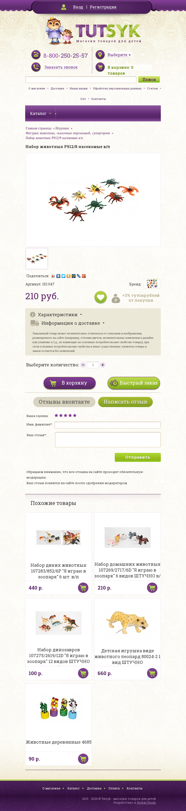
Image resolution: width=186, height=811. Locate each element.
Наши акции (78, 88)
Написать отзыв (125, 401)
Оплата (114, 788)
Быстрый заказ (138, 382)
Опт (83, 99)
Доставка (57, 88)
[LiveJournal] (78, 276)
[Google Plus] (83, 276)
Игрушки (62, 128)
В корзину (74, 382)
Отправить (137, 457)
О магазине (37, 88)
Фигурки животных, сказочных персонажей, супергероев (68, 133)
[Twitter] (63, 276)
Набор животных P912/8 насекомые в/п (54, 138)
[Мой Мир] (73, 276)
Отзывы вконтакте (64, 401)
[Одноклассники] (68, 276)
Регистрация (103, 6)
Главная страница (38, 128)
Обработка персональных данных (117, 88)
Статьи (152, 88)
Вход (78, 6)
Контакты (99, 99)
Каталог (73, 788)
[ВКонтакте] (58, 276)
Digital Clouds (146, 802)
